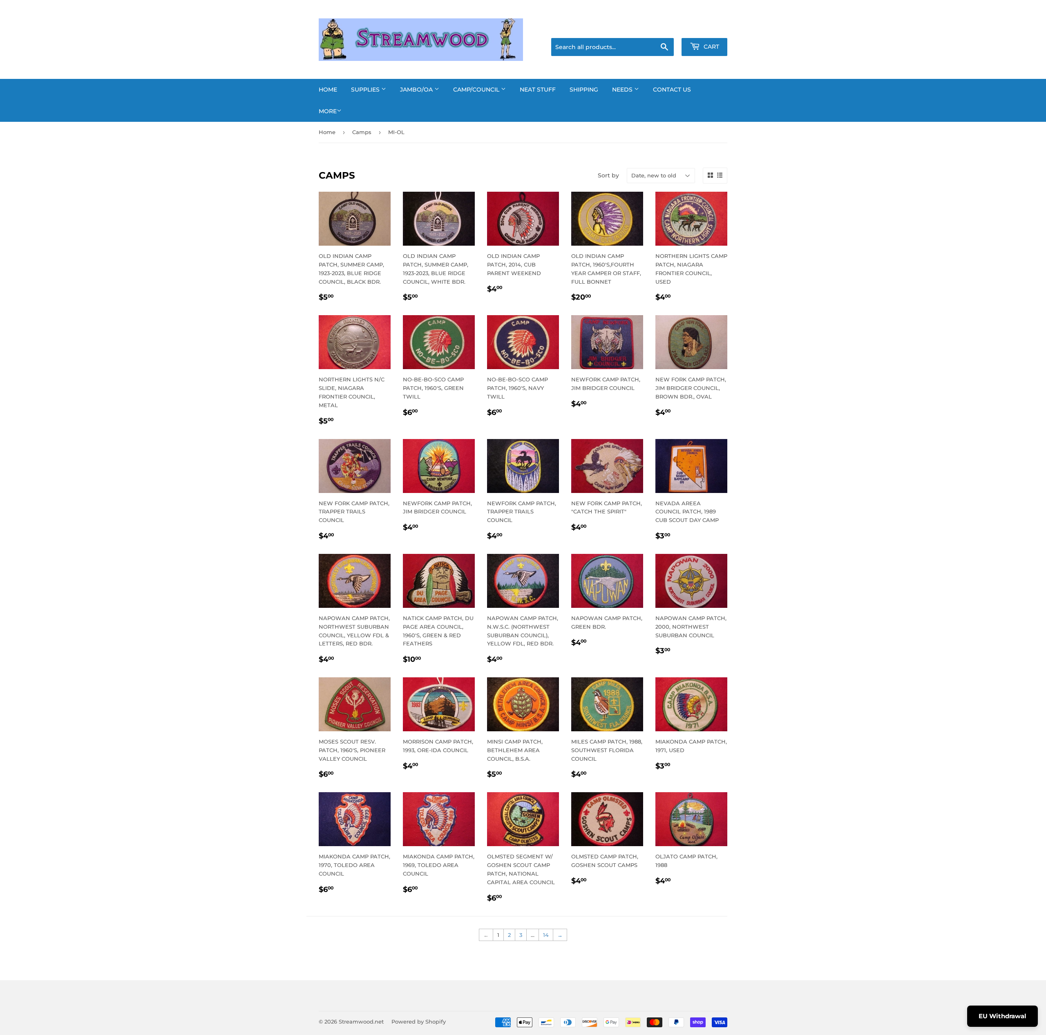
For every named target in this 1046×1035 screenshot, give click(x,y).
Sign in (663, 28)
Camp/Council (477, 89)
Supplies (366, 89)
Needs (623, 89)
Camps (361, 132)
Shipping (584, 89)
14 (546, 935)
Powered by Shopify (418, 1021)
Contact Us (672, 89)
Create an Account (704, 28)
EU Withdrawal (1002, 1016)
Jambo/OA (417, 89)
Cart (710, 46)
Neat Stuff (538, 89)
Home (328, 89)
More (328, 111)
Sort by (608, 175)
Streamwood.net (361, 1021)
